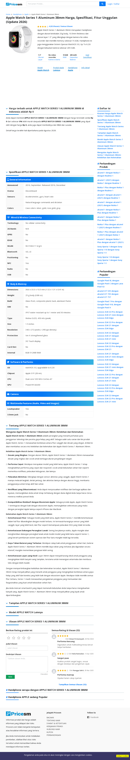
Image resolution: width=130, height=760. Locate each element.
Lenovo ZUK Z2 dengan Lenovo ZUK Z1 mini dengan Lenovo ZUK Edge (110, 367)
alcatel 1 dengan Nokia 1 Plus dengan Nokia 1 (108, 218)
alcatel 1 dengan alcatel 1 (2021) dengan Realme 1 (109, 196)
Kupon (50, 732)
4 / (55, 26)
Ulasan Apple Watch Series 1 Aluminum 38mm (110, 147)
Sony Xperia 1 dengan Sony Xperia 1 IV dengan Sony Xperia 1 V (109, 249)
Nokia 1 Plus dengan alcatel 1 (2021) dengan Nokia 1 (110, 233)
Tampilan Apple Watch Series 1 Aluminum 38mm (109, 134)
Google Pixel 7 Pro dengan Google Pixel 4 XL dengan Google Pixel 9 (109, 304)
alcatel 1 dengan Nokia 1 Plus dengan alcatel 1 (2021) (110, 240)
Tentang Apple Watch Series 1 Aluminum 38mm (110, 127)
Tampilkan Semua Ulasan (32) (73, 684)
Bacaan (50, 717)
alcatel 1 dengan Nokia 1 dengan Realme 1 (108, 174)
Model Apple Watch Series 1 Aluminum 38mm (110, 140)
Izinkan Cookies (122, 756)
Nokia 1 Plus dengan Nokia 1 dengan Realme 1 (110, 189)
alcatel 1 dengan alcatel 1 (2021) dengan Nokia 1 (109, 204)
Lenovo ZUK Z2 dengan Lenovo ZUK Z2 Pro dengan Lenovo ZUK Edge (110, 388)
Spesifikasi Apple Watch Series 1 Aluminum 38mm (109, 121)
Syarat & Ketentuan (56, 723)
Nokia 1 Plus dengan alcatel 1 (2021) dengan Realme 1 (110, 226)
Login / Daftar (114, 4)
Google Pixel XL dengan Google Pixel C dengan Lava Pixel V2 (110, 283)
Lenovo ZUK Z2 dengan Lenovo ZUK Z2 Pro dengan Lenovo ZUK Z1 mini (110, 398)
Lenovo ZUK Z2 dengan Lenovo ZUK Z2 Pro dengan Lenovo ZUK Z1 (110, 346)
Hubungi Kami (53, 729)
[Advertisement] (110, 64)
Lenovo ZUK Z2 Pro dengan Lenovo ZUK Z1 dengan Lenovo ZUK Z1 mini (110, 377)
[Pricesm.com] (14, 4)
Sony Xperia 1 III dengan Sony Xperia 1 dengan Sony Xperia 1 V (109, 260)
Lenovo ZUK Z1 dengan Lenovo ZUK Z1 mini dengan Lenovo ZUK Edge (110, 356)
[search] (102, 4)
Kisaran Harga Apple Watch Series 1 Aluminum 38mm (110, 114)
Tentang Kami (53, 720)
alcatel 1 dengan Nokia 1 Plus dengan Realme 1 (108, 211)
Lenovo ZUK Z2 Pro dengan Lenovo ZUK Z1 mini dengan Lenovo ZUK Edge (110, 315)
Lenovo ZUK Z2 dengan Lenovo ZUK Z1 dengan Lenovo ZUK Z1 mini (108, 335)
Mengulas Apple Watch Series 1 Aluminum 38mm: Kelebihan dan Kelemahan (109, 155)
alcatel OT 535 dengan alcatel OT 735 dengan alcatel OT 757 (107, 294)
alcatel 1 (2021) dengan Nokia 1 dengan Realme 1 (109, 181)
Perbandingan (54, 735)
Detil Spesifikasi (87, 56)
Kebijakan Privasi (55, 726)
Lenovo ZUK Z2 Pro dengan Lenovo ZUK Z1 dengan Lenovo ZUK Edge (110, 325)
